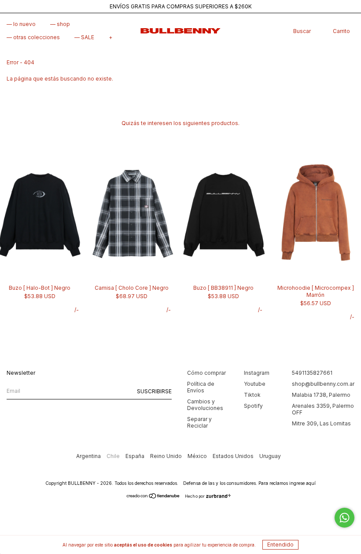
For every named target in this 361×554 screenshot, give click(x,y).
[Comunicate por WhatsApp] (344, 518)
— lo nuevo (21, 24)
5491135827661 (312, 372)
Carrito (341, 31)
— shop (60, 24)
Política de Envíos (200, 387)
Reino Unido (166, 456)
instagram (256, 372)
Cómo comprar (206, 372)
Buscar (302, 31)
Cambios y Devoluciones (205, 404)
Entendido (280, 544)
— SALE (84, 37)
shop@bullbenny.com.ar (323, 383)
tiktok (252, 394)
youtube (254, 383)
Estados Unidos (234, 456)
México (198, 456)
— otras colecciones (33, 37)
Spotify (253, 406)
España (135, 456)
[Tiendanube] (153, 497)
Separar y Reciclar (199, 422)
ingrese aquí (302, 483)
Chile (114, 456)
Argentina (89, 456)
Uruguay (270, 456)
